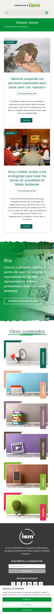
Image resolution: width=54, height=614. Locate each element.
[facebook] (13, 584)
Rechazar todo (27, 610)
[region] (27, 599)
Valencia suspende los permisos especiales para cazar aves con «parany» (27, 83)
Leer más (26, 120)
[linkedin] (35, 584)
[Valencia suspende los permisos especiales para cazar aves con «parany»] (27, 55)
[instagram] (24, 584)
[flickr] (41, 584)
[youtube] (30, 584)
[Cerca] (52, 586)
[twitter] (19, 584)
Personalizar (27, 604)
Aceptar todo (27, 599)
